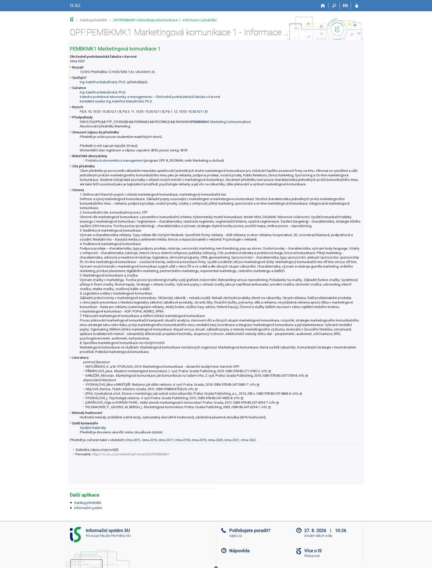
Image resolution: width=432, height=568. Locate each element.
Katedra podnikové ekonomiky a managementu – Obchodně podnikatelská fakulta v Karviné (150, 96)
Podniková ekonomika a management (114, 160)
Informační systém (88, 508)
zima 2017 (165, 440)
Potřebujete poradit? (249, 530)
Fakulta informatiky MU (115, 536)
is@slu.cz (235, 536)
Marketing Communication (220, 121)
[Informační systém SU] (72, 19)
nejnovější (110, 449)
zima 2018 (182, 440)
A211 (114, 111)
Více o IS (313, 550)
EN (345, 5)
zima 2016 (149, 440)
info (265, 371)
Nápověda (239, 550)
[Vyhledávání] (334, 5)
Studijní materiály (93, 427)
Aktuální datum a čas (318, 536)
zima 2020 (215, 440)
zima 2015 (132, 440)
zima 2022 (248, 440)
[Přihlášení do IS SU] (356, 5)
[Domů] (322, 5)
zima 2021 (231, 440)
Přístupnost (312, 556)
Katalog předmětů (93, 20)
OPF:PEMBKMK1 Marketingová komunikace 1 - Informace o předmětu (164, 20)
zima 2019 (198, 440)
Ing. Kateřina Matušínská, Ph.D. (103, 82)
